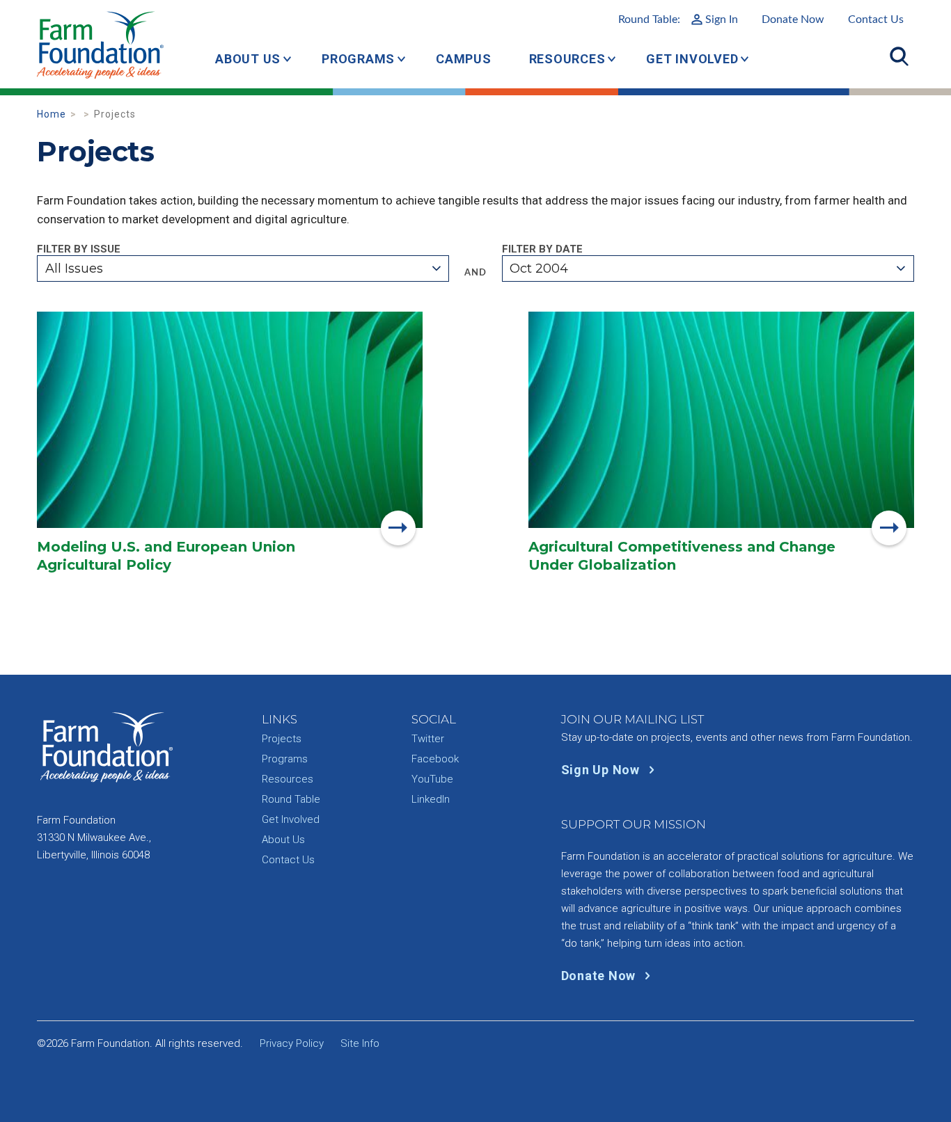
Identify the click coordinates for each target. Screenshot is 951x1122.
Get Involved (692, 58)
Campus (464, 58)
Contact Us (876, 19)
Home (51, 114)
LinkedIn (430, 799)
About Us (248, 58)
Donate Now (793, 19)
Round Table (291, 799)
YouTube (432, 779)
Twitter (427, 738)
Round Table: (678, 19)
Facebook (435, 759)
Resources (567, 58)
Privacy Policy (292, 1043)
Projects (281, 738)
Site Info (359, 1043)
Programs (358, 58)
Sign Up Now (602, 769)
